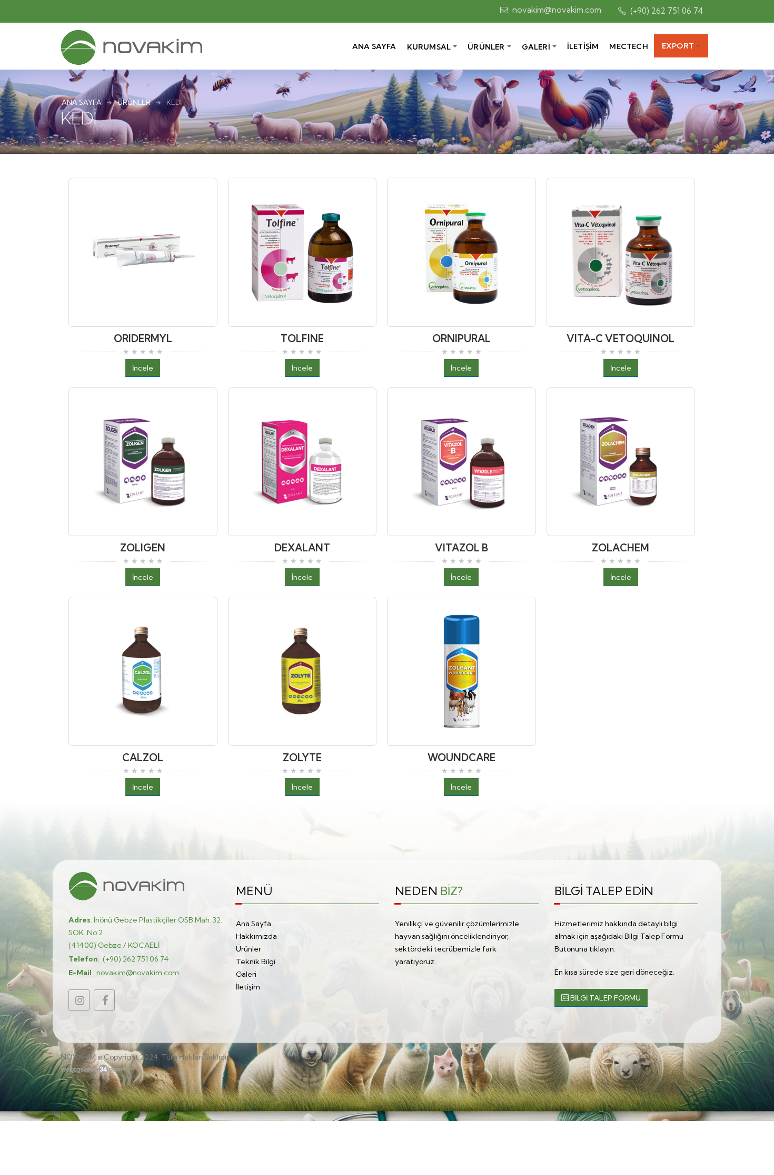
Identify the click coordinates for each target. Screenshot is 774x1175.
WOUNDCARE (461, 757)
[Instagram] (79, 1000)
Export (678, 46)
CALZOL (142, 757)
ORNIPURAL (461, 338)
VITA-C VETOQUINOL (620, 338)
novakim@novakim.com (137, 972)
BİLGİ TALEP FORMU (605, 998)
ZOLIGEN (142, 547)
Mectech (628, 46)
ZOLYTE (302, 757)
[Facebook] (104, 1000)
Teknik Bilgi (255, 961)
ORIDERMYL (143, 338)
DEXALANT (302, 547)
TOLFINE (302, 338)
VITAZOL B (461, 547)
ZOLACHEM (620, 547)
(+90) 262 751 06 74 (136, 959)
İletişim (583, 46)
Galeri (536, 47)
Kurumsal (429, 47)
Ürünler (486, 47)
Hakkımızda (256, 936)
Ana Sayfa (374, 46)
